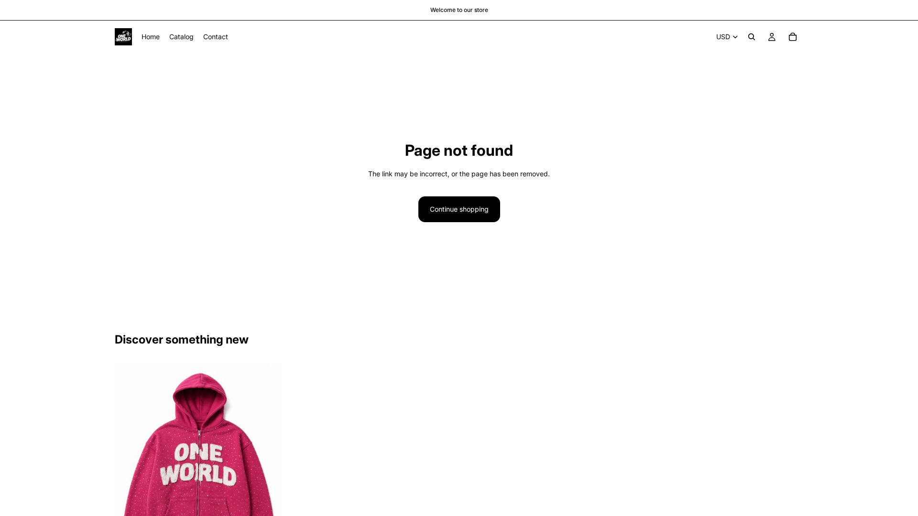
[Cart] (792, 36)
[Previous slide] (129, 463)
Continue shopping (459, 209)
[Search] (751, 36)
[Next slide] (268, 463)
